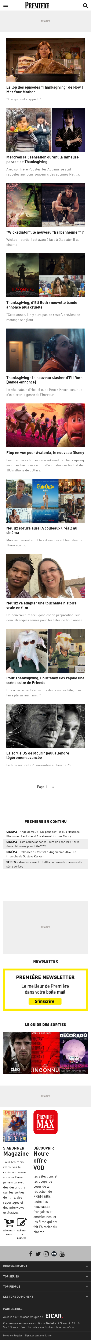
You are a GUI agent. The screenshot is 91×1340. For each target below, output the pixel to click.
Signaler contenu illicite (38, 1335)
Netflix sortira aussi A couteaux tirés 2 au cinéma (41, 530)
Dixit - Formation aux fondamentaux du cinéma (47, 1327)
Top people (11, 1286)
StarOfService (10, 1327)
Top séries (11, 1276)
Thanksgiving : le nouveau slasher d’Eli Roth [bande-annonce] (44, 380)
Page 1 (42, 787)
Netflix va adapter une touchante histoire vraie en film (41, 605)
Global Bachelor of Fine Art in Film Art (59, 1323)
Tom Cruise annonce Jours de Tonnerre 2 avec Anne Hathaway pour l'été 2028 (42, 844)
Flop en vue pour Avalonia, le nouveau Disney (45, 452)
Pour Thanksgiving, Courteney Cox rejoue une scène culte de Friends (45, 680)
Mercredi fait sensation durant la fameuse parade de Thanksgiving (42, 159)
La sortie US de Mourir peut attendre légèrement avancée (37, 755)
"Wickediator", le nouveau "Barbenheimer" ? (45, 232)
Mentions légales (12, 1335)
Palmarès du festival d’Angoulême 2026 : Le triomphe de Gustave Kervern (41, 854)
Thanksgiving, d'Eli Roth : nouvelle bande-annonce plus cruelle (42, 304)
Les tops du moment (18, 1296)
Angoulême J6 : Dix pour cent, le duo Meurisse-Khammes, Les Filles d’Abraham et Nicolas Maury (43, 834)
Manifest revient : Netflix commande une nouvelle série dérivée (44, 864)
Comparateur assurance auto (19, 1323)
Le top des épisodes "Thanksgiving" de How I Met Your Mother (44, 89)
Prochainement (15, 1266)
